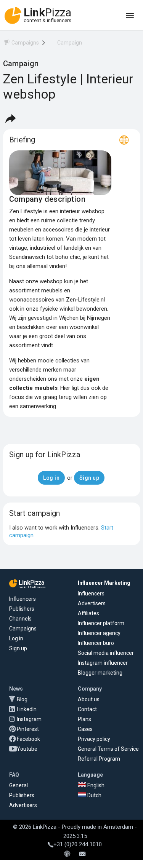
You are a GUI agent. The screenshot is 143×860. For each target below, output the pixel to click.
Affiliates (88, 613)
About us (89, 699)
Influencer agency (99, 633)
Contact (87, 709)
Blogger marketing (100, 673)
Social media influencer (106, 653)
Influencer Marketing (104, 583)
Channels (20, 619)
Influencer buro (96, 643)
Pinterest (28, 729)
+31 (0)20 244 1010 (77, 844)
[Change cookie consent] (67, 854)
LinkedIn (27, 709)
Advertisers (92, 603)
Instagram (29, 719)
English (95, 785)
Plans (84, 719)
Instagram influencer (103, 663)
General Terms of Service (108, 749)
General (18, 785)
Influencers (22, 599)
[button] (10, 118)
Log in (16, 638)
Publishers (21, 609)
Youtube (27, 749)
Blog (22, 699)
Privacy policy (94, 739)
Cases (85, 729)
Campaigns (23, 628)
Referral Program (99, 759)
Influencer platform (101, 623)
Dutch (93, 795)
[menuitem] (21, 44)
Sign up (18, 648)
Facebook (28, 739)
